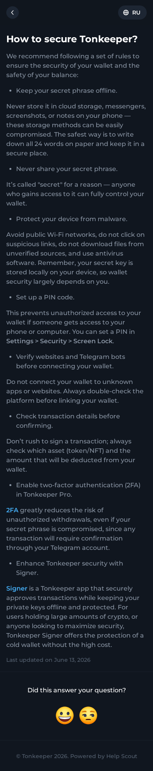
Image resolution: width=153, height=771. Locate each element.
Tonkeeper (37, 756)
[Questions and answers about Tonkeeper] (12, 12)
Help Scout (121, 756)
